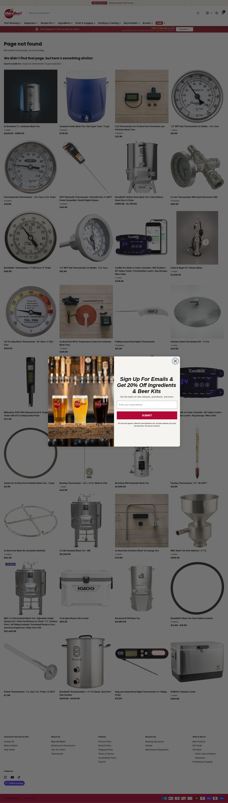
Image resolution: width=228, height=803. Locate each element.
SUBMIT (147, 415)
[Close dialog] (175, 361)
